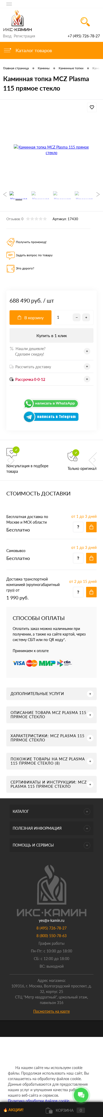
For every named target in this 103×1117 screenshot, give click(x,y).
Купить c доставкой (91, 527)
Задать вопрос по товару (34, 255)
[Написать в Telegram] (51, 421)
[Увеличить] (51, 149)
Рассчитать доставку (33, 367)
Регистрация (24, 36)
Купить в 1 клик (51, 335)
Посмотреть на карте (51, 1011)
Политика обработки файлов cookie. (39, 1101)
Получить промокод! (31, 242)
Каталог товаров (33, 50)
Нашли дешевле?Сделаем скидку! (27, 351)
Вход (7, 36)
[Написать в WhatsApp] (51, 408)
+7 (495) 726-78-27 (84, 36)
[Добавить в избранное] (92, 107)
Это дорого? (25, 268)
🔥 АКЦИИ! (13, 1110)
